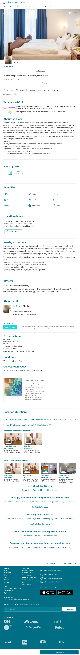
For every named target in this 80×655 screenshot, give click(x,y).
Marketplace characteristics (30, 577)
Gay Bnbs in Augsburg (40, 507)
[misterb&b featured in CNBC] (31, 621)
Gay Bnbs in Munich (11, 502)
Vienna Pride (26, 547)
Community (26, 490)
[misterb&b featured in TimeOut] (57, 621)
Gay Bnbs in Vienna (68, 502)
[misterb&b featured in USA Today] (9, 627)
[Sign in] (75, 14)
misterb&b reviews (27, 580)
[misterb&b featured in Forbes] (59, 627)
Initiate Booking (59, 652)
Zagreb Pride (66, 547)
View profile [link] (7, 323)
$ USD (46, 564)
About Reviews (26, 573)
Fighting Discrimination (10, 593)
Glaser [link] (63, 471)
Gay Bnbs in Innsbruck (30, 502)
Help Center (25, 599)
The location (13, 232)
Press (5, 577)
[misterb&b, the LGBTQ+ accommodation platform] (10, 2)
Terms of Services (9, 370)
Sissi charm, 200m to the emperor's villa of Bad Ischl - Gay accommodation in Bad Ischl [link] (29, 447)
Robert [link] (45, 471)
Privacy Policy (21, 370)
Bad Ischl (19, 7)
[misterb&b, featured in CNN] (7, 621)
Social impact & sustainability (12, 588)
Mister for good (8, 590)
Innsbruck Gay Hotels (15, 519)
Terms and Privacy (27, 570)
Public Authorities (27, 584)
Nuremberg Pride (40, 547)
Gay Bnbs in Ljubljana (50, 502)
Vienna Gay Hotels (33, 519)
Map (19, 80)
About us (6, 570)
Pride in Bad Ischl (52, 490)
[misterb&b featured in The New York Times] (34, 627)
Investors (7, 582)
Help (59, 564)
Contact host (8, 67)
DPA (23, 582)
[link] (8, 65)
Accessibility (7, 573)
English (52, 564)
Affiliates (6, 580)
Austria (12, 7)
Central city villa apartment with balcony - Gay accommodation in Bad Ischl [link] (10, 447)
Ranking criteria (26, 575)
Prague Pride (54, 547)
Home (5, 7)
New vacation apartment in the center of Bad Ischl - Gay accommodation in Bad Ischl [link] (46, 476)
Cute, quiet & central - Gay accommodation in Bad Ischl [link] (64, 476)
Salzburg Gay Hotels (50, 519)
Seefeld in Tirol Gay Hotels (40, 524)
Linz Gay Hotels (67, 519)
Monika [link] (26, 306)
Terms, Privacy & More (70, 564)
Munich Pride (13, 547)
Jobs (5, 575)
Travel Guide (38, 490)
